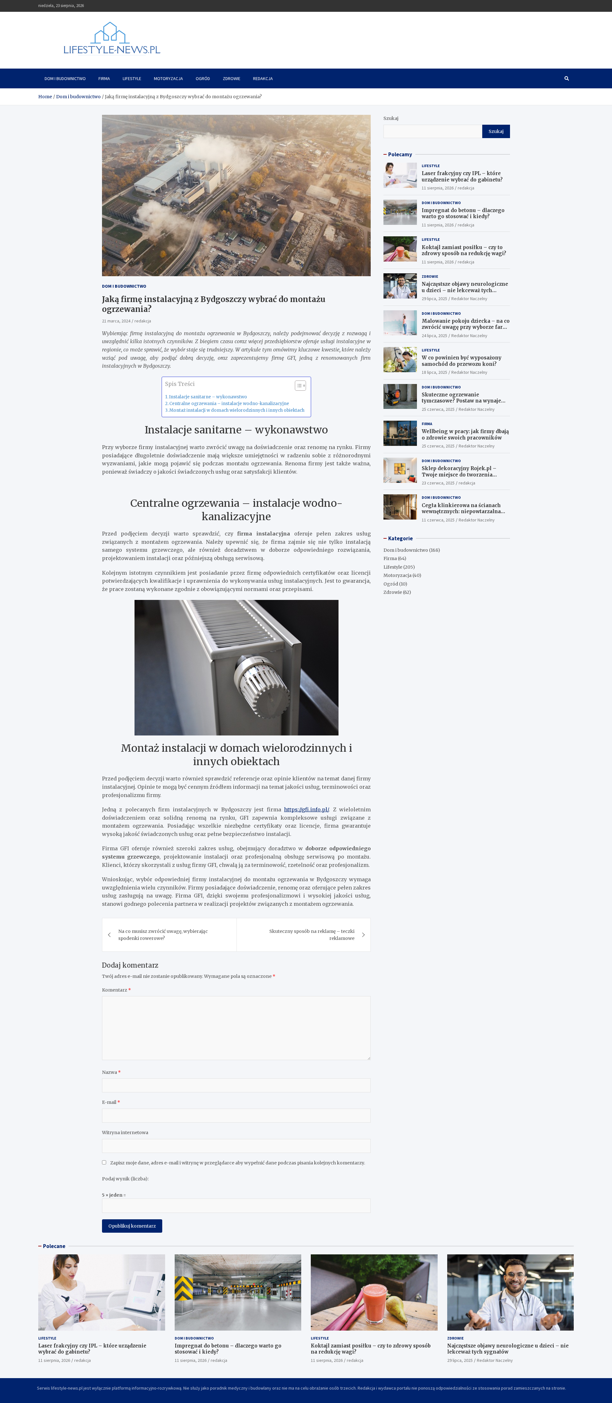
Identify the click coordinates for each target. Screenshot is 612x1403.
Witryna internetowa (125, 1132)
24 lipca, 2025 (434, 335)
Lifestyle (132, 78)
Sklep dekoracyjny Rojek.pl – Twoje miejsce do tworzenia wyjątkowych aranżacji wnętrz (460, 474)
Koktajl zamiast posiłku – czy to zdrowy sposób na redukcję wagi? (464, 250)
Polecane (54, 1246)
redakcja (143, 321)
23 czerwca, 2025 (438, 483)
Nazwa (111, 1072)
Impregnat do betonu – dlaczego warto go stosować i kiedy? (463, 213)
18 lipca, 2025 (434, 372)
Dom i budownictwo (65, 78)
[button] (297, 387)
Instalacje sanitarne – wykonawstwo (208, 397)
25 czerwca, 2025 (438, 409)
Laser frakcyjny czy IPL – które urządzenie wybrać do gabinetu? (462, 176)
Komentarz (116, 990)
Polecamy (400, 154)
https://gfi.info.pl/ (306, 809)
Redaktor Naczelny (469, 298)
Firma (104, 78)
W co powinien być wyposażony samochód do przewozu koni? (461, 361)
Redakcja (263, 78)
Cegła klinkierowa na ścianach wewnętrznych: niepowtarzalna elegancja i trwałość (461, 511)
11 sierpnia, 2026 (438, 188)
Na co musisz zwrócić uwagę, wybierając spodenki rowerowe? (163, 934)
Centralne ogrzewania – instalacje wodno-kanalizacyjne (229, 404)
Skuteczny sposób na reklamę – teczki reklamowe (311, 934)
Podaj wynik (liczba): (125, 1179)
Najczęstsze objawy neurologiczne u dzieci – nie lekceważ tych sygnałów (465, 290)
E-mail (111, 1102)
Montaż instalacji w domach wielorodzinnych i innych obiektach (236, 410)
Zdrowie (231, 78)
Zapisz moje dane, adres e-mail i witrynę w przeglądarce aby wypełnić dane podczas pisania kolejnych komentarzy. (237, 1163)
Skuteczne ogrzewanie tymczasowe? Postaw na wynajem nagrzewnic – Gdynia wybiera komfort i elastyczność (464, 404)
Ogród (203, 78)
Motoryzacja (168, 78)
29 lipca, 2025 (434, 298)
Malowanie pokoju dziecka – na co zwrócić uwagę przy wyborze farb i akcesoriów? (466, 327)
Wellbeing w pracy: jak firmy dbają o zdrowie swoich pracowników (465, 434)
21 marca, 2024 (116, 321)
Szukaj (390, 118)
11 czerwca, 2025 (438, 520)
